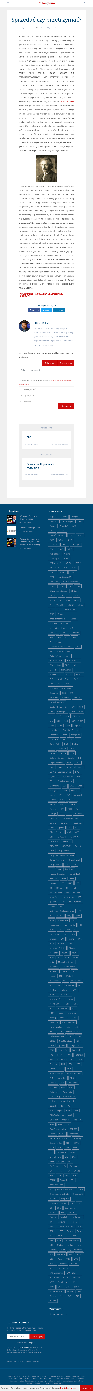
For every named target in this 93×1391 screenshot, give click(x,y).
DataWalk (62, 748)
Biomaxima (66, 670)
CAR (73, 707)
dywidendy (68, 776)
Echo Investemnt (65, 781)
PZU (68, 1110)
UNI (51, 1245)
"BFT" (71, 535)
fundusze (79, 813)
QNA (76, 1110)
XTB (68, 1287)
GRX (67, 864)
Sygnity (53, 1217)
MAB (52, 943)
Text (80, 1226)
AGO (68, 600)
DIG (79, 758)
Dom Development (74, 767)
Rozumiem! (86, 1388)
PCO (72, 1059)
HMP (64, 878)
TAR (51, 1222)
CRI (63, 739)
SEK (67, 1147)
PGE (61, 1069)
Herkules (54, 878)
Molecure (64, 990)
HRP (62, 883)
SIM (69, 1161)
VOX (51, 1259)
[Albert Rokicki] (24, 325)
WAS (76, 1259)
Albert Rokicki (36, 28)
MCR (67, 957)
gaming (53, 823)
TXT (51, 1240)
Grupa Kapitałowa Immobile (62, 855)
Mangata (73, 948)
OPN (52, 1045)
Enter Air (75, 790)
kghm (77, 915)
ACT (76, 595)
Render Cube (63, 1124)
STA (81, 1189)
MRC (76, 1004)
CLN (66, 721)
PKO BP (53, 1082)
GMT (69, 832)
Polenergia (67, 1092)
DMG (78, 762)
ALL (59, 609)
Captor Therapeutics (58, 707)
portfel (53, 1106)
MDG (75, 957)
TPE (51, 1236)
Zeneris (53, 1296)
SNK (51, 1175)
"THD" (72, 572)
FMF (62, 809)
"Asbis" (53, 526)
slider (60, 1171)
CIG (51, 721)
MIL (60, 976)
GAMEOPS (54, 818)
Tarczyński (61, 1222)
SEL (51, 1152)
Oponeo (61, 1045)
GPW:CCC (67, 841)
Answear (53, 632)
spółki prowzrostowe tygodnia (63, 1189)
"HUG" (65, 544)
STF (71, 1203)
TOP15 (52, 1231)
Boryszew (54, 693)
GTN (75, 864)
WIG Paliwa (71, 1273)
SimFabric (54, 1166)
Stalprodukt (78, 1194)
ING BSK (76, 892)
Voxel (60, 1259)
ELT (64, 786)
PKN (52, 1078)
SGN (74, 1157)
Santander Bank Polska (60, 1138)
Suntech (53, 1212)
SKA (64, 1166)
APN (52, 637)
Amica (60, 614)
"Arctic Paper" (68, 521)
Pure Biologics (56, 1110)
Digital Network (56, 762)
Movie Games (55, 1004)
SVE (62, 1212)
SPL (72, 1180)
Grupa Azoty (63, 850)
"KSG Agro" (54, 558)
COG (68, 725)
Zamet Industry (56, 1291)
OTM (52, 1050)
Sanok (52, 1133)
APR (59, 637)
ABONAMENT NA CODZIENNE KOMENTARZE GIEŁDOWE (41, 294)
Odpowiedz (66, 406)
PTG (61, 1106)
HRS (70, 883)
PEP (78, 1064)
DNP (52, 767)
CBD (81, 707)
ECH (51, 781)
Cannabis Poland (57, 702)
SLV (68, 1171)
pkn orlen (62, 1078)
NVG (68, 1027)
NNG (75, 1017)
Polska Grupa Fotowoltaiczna (62, 1096)
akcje (80, 605)
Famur (52, 804)
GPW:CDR (54, 846)
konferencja (70, 925)
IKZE (74, 888)
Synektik (63, 1217)
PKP (62, 1082)
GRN (52, 850)
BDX (59, 665)
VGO (63, 1249)
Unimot (71, 1245)
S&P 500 (73, 1129)
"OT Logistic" (55, 563)
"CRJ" (52, 540)
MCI (59, 957)
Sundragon (70, 1208)
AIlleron (71, 605)
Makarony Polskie (57, 948)
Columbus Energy (70, 730)
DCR (72, 748)
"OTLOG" (68, 563)
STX (51, 1208)
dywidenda (54, 776)
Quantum (54, 1120)
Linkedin (60, 310)
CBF (51, 711)
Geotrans (78, 823)
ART (74, 637)
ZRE (77, 1296)
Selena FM (61, 1152)
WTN (60, 1287)
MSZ (52, 1008)
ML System (54, 980)
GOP (77, 832)
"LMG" (66, 558)
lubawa (71, 939)
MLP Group (76, 980)
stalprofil (65, 1198)
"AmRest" (54, 521)
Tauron (73, 1222)
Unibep (60, 1245)
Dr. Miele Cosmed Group (60, 772)
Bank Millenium (56, 660)
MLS (51, 985)
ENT (65, 790)
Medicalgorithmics (66, 962)
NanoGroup (63, 1008)
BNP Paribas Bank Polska (60, 688)
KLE (73, 920)
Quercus (66, 1120)
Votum (80, 1254)
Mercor (65, 971)
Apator (64, 632)
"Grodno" (54, 544)
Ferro (73, 804)
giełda (61, 827)
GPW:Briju (54, 841)
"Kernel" (67, 554)
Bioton (69, 674)
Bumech (77, 697)
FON (70, 809)
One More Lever (66, 1041)
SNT (59, 1175)
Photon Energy (56, 1073)
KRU (60, 929)
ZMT (69, 1296)
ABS (69, 595)
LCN (73, 934)
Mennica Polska (68, 966)
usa (79, 1245)
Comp (64, 735)
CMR (60, 725)
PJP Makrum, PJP (74, 1073)
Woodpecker (63, 1282)
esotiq (52, 795)
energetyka (54, 790)
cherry (52, 716)
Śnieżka (77, 1171)
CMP (52, 725)
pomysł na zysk (67, 1101)
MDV (52, 962)
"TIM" (52, 577)
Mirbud (69, 976)
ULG (59, 1240)
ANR (71, 628)
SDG (60, 1147)
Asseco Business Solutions (61, 646)
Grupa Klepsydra (57, 860)
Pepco (52, 1069)
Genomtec (64, 823)
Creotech (54, 739)
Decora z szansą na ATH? (30, 527)
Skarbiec (73, 1166)
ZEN (79, 1291)
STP (79, 1203)
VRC (68, 1259)
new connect (72, 1013)
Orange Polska (75, 1045)
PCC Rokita (62, 1059)
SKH (51, 1171)
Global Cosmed (56, 832)
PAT (69, 1055)
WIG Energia (63, 1268)
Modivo (53, 990)
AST (78, 646)
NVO (76, 1027)
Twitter (47, 310)
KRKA (52, 929)
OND (79, 1036)
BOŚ (64, 693)
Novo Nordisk (56, 1027)
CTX (78, 739)
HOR (72, 878)
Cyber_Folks (55, 744)
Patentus (79, 1055)
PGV (69, 1069)
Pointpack (54, 1092)
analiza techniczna (57, 628)
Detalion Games (57, 758)
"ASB (80, 521)
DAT (51, 748)
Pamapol (76, 1050)
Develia (71, 758)
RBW (52, 1124)
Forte (78, 809)
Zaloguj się (49, 363)
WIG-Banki (54, 1277)
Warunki (21, 1362)
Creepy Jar (75, 735)
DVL (77, 772)
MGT (74, 971)
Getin (52, 827)
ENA (72, 786)
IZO (63, 902)
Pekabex (53, 1064)
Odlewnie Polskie (57, 1036)
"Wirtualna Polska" (70, 581)
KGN (52, 920)
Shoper (61, 1161)
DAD (66, 744)
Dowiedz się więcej (68, 1388)
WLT (52, 1282)
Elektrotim (54, 786)
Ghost (82, 1376)
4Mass (52, 595)
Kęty (69, 915)
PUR (69, 1106)
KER (51, 915)
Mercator (54, 971)
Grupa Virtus (55, 864)
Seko (75, 1147)
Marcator (54, 953)
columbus (54, 730)
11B (69, 586)
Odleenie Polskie (73, 1031)
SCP (67, 1143)
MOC (80, 985)
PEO (70, 1064)
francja (53, 813)
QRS (70, 1115)
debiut (52, 753)
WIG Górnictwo (56, 1273)
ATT (68, 651)
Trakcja (60, 1236)
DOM (60, 767)
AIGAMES (59, 605)
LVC (80, 939)
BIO (74, 665)
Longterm (18, 1376)
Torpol (70, 1231)
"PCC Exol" (54, 568)
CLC (58, 721)
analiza (74, 619)
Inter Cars (54, 897)
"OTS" (78, 563)
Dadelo (75, 744)
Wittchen (76, 1277)
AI (50, 605)
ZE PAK (70, 1291)
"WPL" (52, 586)
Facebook (35, 310)
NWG (52, 1031)
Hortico (53, 883)
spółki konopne (56, 1184)
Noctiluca (54, 1022)
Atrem (60, 651)
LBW (65, 934)
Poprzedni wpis (46, 428)
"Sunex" (62, 572)
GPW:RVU (66, 846)
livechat (53, 939)
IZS (61, 906)
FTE (69, 813)
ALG (51, 609)
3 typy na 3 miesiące (58, 591)
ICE (77, 883)
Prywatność (11, 1362)
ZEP (62, 1296)
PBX (51, 1059)
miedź (52, 976)
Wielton (74, 1263)
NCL (74, 1008)
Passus (60, 1055)
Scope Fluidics (56, 1143)
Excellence (72, 799)
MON (75, 990)
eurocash (78, 795)
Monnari (53, 994)
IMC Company (56, 892)
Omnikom (65, 1376)
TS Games (72, 1236)
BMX (59, 683)
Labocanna (54, 934)
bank (68, 656)
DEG (72, 753)
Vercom (53, 1249)
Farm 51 (63, 804)
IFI (51, 888)
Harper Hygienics (57, 874)
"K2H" (69, 549)
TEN (51, 1226)
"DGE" (60, 540)
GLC (77, 827)
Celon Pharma (77, 711)
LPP (62, 939)
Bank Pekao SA (73, 660)
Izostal (52, 906)
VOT (71, 1254)
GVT (59, 869)
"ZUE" (61, 586)
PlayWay (53, 1087)
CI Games (77, 716)
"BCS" (52, 530)
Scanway (77, 1138)
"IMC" (60, 549)
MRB (68, 1004)
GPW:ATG (74, 837)
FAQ (29, 437)
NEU (52, 1013)
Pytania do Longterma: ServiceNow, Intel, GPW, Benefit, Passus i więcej (30, 542)
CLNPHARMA (77, 721)
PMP (63, 1087)
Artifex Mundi (55, 642)
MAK (70, 943)
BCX (51, 665)
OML (70, 1036)
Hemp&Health (75, 874)
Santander (73, 1133)
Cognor (77, 725)
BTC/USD (54, 697)
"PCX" (65, 568)
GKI (69, 827)
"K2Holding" (55, 554)
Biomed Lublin (56, 674)
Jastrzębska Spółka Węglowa (62, 911)
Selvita (72, 1152)
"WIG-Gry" (54, 581)
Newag (53, 1017)
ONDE (52, 1041)
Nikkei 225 (64, 1017)
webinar (63, 1263)
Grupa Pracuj (74, 860)
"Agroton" (54, 516)
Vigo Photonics (75, 1249)
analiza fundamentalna (59, 623)
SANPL (62, 1133)
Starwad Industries (58, 1203)
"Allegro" (74, 516)
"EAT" (69, 540)
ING (67, 892)
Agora (76, 600)
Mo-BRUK (70, 985)
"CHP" (80, 535)
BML (52, 683)
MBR (52, 957)
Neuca (60, 1013)
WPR (52, 1287)
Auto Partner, (55, 656)
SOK (74, 1175)
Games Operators (70, 818)
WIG (51, 1268)
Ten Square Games (66, 1226)
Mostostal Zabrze (57, 999)
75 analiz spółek (67, 101)
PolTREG (53, 1101)
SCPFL (76, 1143)
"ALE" (64, 516)
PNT (71, 1087)
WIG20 (65, 1277)
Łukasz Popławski (28, 531)
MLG (65, 980)
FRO (61, 813)
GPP (52, 837)
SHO (52, 1161)
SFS (66, 1157)
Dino (69, 762)
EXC (62, 799)
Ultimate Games (72, 1240)
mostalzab (65, 994)
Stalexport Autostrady (59, 1194)
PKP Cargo (72, 1082)
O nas (28, 1362)
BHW (67, 665)
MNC (60, 985)
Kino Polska (63, 920)
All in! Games (70, 609)
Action (52, 600)
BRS (71, 693)
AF (61, 600)
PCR (80, 1059)
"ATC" (74, 526)
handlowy (69, 869)
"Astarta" (64, 526)
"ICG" (52, 549)
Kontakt (36, 1362)
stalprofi (53, 1198)
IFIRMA (59, 888)
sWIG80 (72, 1212)
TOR (61, 1231)
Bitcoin (79, 674)
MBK (74, 953)
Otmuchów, (63, 1050)
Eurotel (53, 799)
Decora (63, 753)
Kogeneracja (55, 925)
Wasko (53, 1263)
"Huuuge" (76, 544)
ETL (60, 795)
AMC (52, 614)
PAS (51, 1055)
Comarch (54, 735)
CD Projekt (61, 711)
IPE (79, 897)
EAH (78, 776)
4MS (61, 595)
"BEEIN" (62, 530)
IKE (67, 888)
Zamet (76, 1287)
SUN (59, 1208)
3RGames (75, 591)
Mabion (61, 943)
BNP (67, 683)
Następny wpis (46, 455)
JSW (79, 911)
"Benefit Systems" (57, 535)
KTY (76, 929)
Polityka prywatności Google (58, 380)
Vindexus (61, 1254)
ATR (51, 651)
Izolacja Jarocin (75, 902)
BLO (51, 679)
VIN (51, 1254)
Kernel (60, 915)
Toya (79, 1231)
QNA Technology (57, 1115)
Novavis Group (68, 1022)
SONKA (53, 1180)
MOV (71, 999)
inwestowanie (68, 897)
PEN (63, 1064)
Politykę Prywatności (25, 1347)
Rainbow (77, 1120)
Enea (80, 786)
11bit (78, 586)
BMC (76, 679)
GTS (51, 869)
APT (67, 637)
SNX (67, 1175)
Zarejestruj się (66, 363)
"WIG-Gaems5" (65, 577)
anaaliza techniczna (58, 619)
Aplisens (75, 632)
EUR (68, 795)
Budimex (65, 697)
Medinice (54, 966)
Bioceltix (53, 670)
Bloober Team (64, 679)
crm (70, 739)
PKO (72, 1078)
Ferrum (53, 809)
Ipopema (54, 902)
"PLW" (74, 568)
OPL (78, 1041)
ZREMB (53, 1300)
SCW (52, 1147)
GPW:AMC (62, 837)
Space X (63, 1180)
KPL (80, 925)
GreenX (78, 846)
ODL (60, 1031)
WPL (75, 1282)
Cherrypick (64, 716)
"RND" (52, 572)
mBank (65, 953)
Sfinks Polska (55, 1157)
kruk (68, 929)
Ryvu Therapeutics (58, 1129)
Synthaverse (76, 1217)
